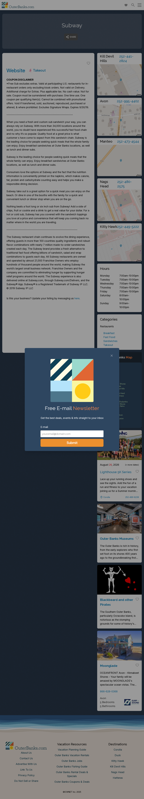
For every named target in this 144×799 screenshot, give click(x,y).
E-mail (44, 426)
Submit (72, 443)
